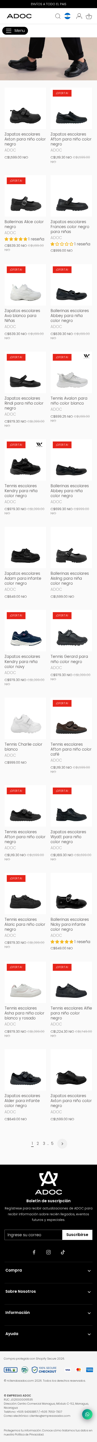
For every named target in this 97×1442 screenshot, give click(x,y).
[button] (16, 239)
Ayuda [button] (11, 1333)
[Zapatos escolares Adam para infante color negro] (25, 547)
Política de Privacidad (29, 1434)
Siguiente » (62, 1144)
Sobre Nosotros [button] (20, 1291)
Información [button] (17, 1312)
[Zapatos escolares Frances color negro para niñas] (71, 196)
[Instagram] (48, 1252)
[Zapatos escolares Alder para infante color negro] (25, 1070)
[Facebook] (34, 1252)
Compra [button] (13, 1270)
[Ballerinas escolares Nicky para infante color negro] (71, 893)
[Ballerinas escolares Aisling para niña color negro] (71, 547)
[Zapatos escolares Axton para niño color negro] (25, 108)
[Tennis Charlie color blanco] (25, 718)
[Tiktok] (63, 1252)
